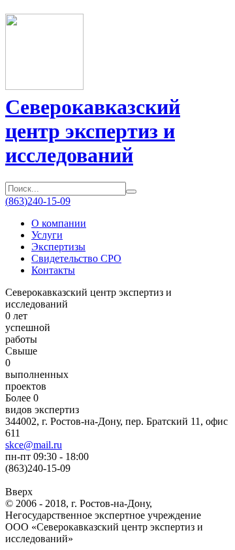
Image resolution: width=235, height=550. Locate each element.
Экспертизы (58, 246)
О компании (58, 223)
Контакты (53, 270)
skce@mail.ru (33, 444)
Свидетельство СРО (76, 258)
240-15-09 (37, 201)
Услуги (47, 234)
